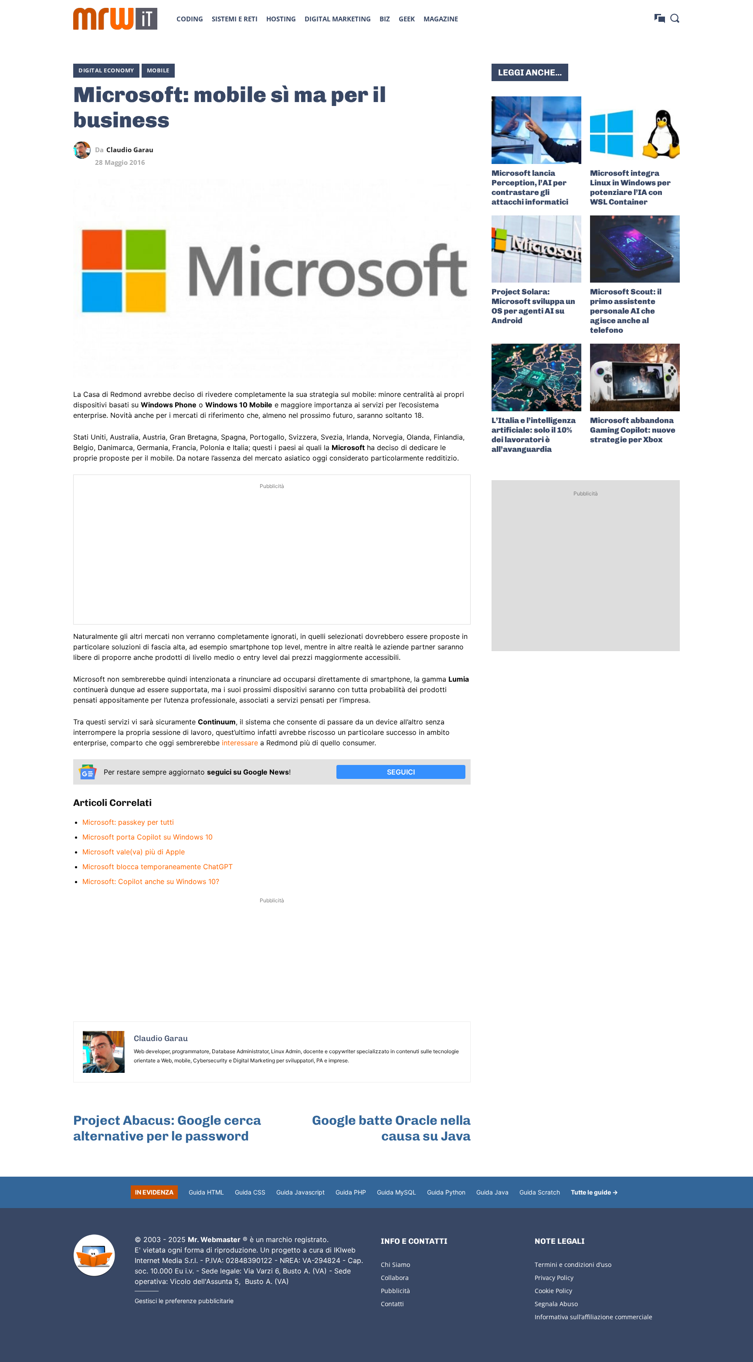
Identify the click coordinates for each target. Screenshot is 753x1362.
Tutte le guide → (594, 1192)
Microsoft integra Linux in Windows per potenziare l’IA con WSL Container (630, 187)
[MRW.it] (115, 19)
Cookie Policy (553, 1291)
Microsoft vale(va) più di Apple (133, 851)
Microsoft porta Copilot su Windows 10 (147, 837)
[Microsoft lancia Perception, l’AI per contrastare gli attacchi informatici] (536, 130)
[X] (381, 150)
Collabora (395, 1277)
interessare (240, 742)
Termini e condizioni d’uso (573, 1264)
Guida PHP (351, 1192)
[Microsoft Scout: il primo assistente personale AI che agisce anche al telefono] (635, 249)
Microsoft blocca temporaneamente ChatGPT (157, 866)
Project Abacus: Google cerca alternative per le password (167, 1128)
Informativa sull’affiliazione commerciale (593, 1317)
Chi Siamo (395, 1264)
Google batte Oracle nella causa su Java (391, 1128)
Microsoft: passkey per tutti (128, 822)
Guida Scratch (539, 1192)
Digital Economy (106, 70)
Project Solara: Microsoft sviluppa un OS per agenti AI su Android (533, 306)
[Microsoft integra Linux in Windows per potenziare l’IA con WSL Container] (635, 130)
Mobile (158, 70)
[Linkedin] (401, 150)
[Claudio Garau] (84, 150)
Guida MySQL (396, 1192)
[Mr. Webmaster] (94, 1255)
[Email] (462, 150)
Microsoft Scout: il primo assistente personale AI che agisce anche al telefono (625, 311)
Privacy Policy (554, 1277)
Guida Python (446, 1192)
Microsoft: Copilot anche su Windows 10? (150, 881)
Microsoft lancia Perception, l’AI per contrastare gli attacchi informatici (530, 187)
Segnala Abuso (556, 1304)
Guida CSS (250, 1192)
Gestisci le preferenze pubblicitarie (184, 1300)
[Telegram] (442, 150)
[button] (674, 18)
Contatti (392, 1304)
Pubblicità (395, 1291)
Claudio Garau (129, 150)
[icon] (660, 18)
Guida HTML (206, 1192)
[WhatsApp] (422, 150)
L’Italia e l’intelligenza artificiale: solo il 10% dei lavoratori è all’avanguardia (534, 435)
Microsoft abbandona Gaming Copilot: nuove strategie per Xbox (632, 430)
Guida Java (492, 1192)
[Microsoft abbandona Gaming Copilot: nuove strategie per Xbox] (635, 377)
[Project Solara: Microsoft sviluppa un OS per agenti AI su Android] (536, 249)
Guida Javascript (300, 1192)
